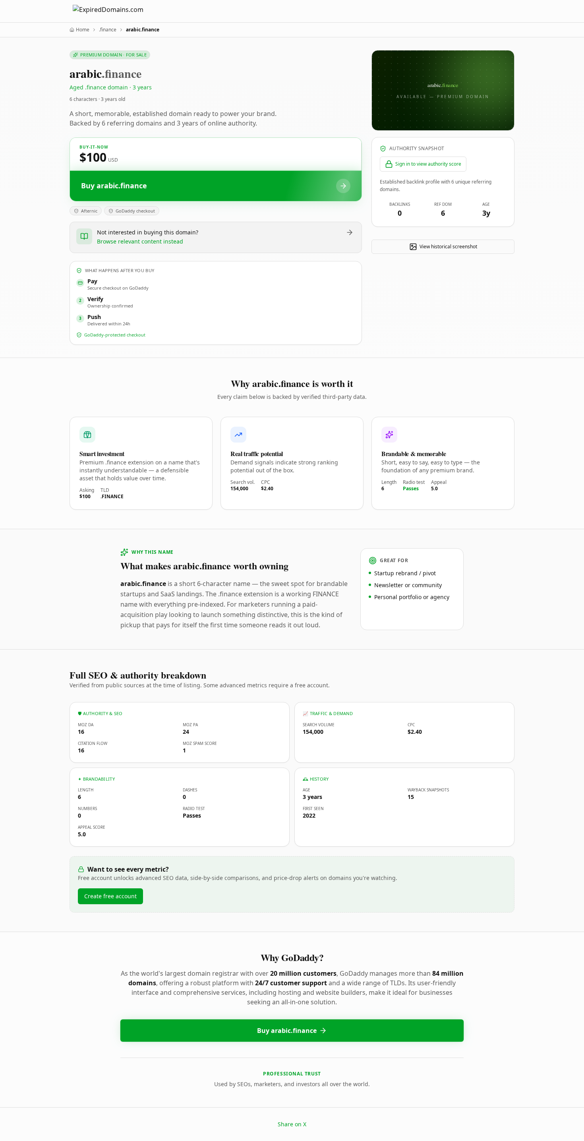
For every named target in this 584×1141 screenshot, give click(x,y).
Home (82, 30)
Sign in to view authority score (428, 164)
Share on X (292, 1124)
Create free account (110, 896)
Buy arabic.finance (287, 1030)
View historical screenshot (448, 246)
